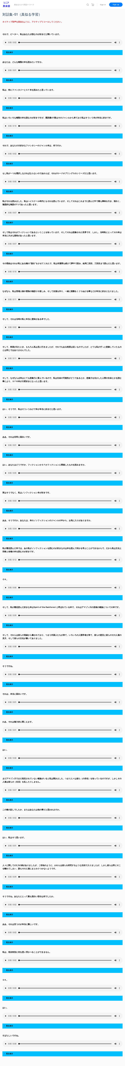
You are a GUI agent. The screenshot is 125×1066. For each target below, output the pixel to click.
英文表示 (9, 52)
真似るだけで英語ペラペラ (24, 5)
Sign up (116, 4)
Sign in (103, 5)
